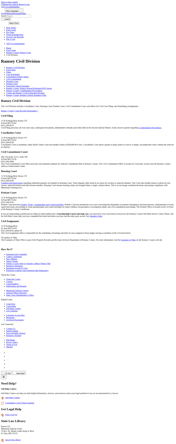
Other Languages (12, 11)
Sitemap (9, 347)
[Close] (3, 377)
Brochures (10, 317)
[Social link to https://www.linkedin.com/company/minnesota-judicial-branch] (7, 367)
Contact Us (10, 329)
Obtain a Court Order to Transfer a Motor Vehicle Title (28, 263)
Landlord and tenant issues (12, 183)
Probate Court (12, 84)
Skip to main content (9, 2)
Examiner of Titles (128, 240)
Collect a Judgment (14, 257)
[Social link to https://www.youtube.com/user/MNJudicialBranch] (7, 360)
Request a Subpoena (14, 266)
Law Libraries (12, 311)
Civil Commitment (13, 79)
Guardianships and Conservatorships (49, 204)
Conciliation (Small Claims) (17, 77)
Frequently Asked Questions (17, 86)
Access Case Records (15, 37)
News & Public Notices (15, 333)
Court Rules (11, 306)
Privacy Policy (12, 342)
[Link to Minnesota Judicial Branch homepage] (15, 4)
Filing (8, 72)
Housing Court (12, 81)
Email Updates (12, 331)
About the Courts (13, 279)
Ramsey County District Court (18, 53)
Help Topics (11, 28)
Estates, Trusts (27, 204)
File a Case (10, 39)
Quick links (11, 70)
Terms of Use (11, 344)
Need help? (20, 373)
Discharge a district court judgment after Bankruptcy (27, 270)
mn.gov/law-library (13, 440)
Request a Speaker (13, 335)
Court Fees (10, 304)
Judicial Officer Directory (16, 293)
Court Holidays (12, 284)
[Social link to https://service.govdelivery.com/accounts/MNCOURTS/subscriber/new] (7, 364)
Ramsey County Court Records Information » (19, 111)
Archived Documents (15, 320)
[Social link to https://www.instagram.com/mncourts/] (7, 353)
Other (23, 13)
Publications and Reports (16, 286)
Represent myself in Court (16, 268)
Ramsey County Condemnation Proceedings (24, 91)
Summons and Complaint (16, 254)
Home (8, 48)
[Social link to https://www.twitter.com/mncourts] (7, 356)
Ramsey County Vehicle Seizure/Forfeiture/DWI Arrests (29, 88)
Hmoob (11, 13)
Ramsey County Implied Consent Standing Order (26, 95)
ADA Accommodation (10, 7)
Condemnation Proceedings (150, 128)
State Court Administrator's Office (20, 295)
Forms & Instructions (14, 35)
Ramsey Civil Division (15, 67)
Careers (9, 281)
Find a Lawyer (11, 415)
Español (4, 13)
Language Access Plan (15, 315)
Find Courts (11, 30)
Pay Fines (10, 32)
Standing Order (96, 216)
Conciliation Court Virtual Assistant (19, 403)
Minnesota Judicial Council (17, 290)
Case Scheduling (13, 74)
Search (4, 16)
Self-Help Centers (13, 308)
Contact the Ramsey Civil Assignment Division (25, 93)
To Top (7, 373)
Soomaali (17, 13)
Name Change (12, 261)
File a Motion (11, 259)
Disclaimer (10, 340)
